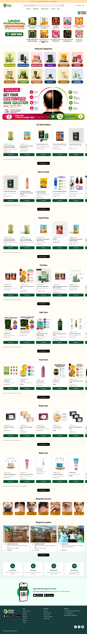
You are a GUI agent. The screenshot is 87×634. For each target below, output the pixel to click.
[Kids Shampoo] (43, 462)
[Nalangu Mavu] (10, 370)
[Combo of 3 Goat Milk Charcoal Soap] (76, 416)
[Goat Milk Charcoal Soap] (10, 416)
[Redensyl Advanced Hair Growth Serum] (59, 323)
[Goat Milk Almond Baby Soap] (10, 464)
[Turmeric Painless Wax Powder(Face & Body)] (43, 182)
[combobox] (43, 5)
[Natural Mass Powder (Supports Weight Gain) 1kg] (27, 135)
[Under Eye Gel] (59, 370)
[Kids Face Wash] (76, 464)
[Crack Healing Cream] (59, 416)
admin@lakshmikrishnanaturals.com (73, 611)
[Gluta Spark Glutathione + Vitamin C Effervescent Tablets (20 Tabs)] (27, 182)
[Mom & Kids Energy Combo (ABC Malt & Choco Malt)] (59, 276)
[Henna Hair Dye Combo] (27, 323)
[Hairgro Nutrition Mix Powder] (76, 135)
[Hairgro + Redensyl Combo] (43, 135)
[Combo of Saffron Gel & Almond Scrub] (27, 276)
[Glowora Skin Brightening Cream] (59, 182)
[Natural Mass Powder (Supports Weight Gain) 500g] (76, 228)
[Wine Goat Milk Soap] (43, 416)
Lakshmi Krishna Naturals (11, 630)
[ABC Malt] (59, 228)
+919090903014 (69, 613)
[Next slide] (47, 42)
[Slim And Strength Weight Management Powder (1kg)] (10, 135)
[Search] (62, 5)
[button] (7, 1)
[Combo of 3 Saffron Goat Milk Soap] (27, 416)
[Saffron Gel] (27, 370)
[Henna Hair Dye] (10, 323)
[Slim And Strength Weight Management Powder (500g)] (27, 228)
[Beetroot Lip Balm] (43, 371)
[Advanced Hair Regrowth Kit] (43, 276)
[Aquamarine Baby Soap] (59, 464)
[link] (23, 76)
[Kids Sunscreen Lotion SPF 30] (27, 464)
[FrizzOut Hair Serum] (76, 182)
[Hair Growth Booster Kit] (76, 276)
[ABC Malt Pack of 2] (10, 276)
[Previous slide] (39, 42)
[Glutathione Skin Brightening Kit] (59, 135)
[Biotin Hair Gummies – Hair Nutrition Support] (43, 323)
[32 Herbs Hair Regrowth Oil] (76, 323)
